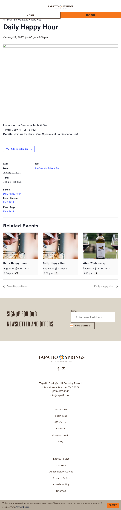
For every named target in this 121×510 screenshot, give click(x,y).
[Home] (60, 7)
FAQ (60, 441)
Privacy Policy (61, 478)
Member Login (60, 435)
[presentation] (20, 246)
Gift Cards (61, 422)
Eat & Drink (8, 202)
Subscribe (82, 325)
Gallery (60, 428)
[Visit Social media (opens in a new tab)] (58, 369)
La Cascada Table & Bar (47, 168)
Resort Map (60, 415)
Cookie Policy (61, 484)
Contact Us (60, 409)
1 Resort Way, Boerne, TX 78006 (61, 387)
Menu (30, 15)
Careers (61, 465)
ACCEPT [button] (113, 505)
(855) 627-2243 (60, 391)
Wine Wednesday (94, 263)
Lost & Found (61, 458)
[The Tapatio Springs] (61, 358)
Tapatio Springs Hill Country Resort (60, 383)
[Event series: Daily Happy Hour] (16, 273)
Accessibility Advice (61, 471)
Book (90, 15)
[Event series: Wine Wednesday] (96, 273)
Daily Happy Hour (12, 193)
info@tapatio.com (60, 395)
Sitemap (61, 490)
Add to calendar (19, 148)
